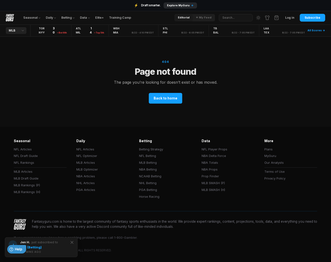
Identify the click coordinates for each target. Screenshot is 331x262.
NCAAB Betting (150, 176)
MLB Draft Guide (26, 178)
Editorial (183, 17)
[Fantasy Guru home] (10, 17)
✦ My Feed (204, 17)
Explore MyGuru (180, 5)
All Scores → (316, 30)
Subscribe (312, 17)
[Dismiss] (72, 242)
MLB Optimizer (87, 169)
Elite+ (99, 17)
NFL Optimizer (86, 156)
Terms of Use (274, 171)
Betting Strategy (151, 149)
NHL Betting (148, 183)
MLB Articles (23, 171)
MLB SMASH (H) (213, 190)
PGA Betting (148, 190)
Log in (289, 17)
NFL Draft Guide (26, 156)
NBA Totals (210, 162)
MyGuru (270, 156)
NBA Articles (85, 176)
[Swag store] (267, 17)
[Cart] (276, 17)
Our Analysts (274, 162)
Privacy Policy (274, 178)
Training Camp (120, 17)
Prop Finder (210, 176)
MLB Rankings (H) (27, 192)
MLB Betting (148, 162)
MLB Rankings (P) (27, 185)
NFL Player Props (214, 149)
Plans (268, 149)
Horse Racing (149, 196)
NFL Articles (23, 149)
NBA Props (210, 169)
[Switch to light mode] (258, 18)
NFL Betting (147, 156)
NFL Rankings (24, 162)
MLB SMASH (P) (213, 183)
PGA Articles (85, 190)
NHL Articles (85, 183)
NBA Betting (148, 169)
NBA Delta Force (214, 156)
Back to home (165, 98)
